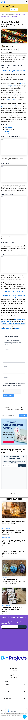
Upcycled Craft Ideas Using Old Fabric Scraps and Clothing (13, 531)
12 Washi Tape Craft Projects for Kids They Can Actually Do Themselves (13, 553)
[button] (26, 2)
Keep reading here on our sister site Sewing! (14, 296)
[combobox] (10, 415)
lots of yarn (8, 133)
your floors (14, 85)
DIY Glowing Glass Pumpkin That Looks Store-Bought (13, 522)
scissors (7, 131)
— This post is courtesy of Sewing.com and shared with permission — (14, 71)
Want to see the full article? (14, 292)
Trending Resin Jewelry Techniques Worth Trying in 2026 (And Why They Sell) (13, 581)
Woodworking (6, 537)
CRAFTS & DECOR (6, 519)
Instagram (17, 328)
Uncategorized (10, 15)
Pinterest (8, 328)
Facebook (19, 327)
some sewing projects (10, 99)
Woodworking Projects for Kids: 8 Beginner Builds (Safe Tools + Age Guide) (13, 542)
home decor (14, 96)
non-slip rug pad (9, 127)
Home (2, 15)
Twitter (3, 328)
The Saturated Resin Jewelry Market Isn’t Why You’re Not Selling (12, 609)
